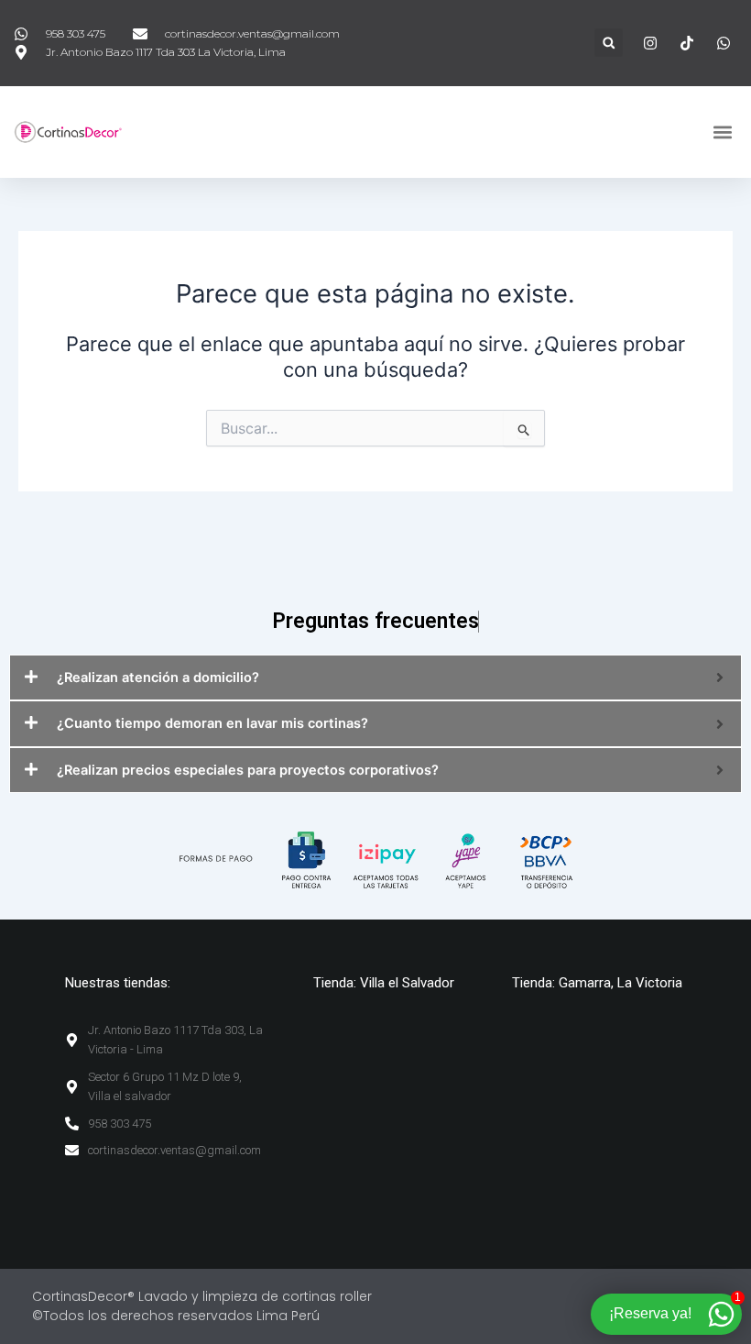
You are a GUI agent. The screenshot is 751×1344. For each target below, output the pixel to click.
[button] (608, 42)
